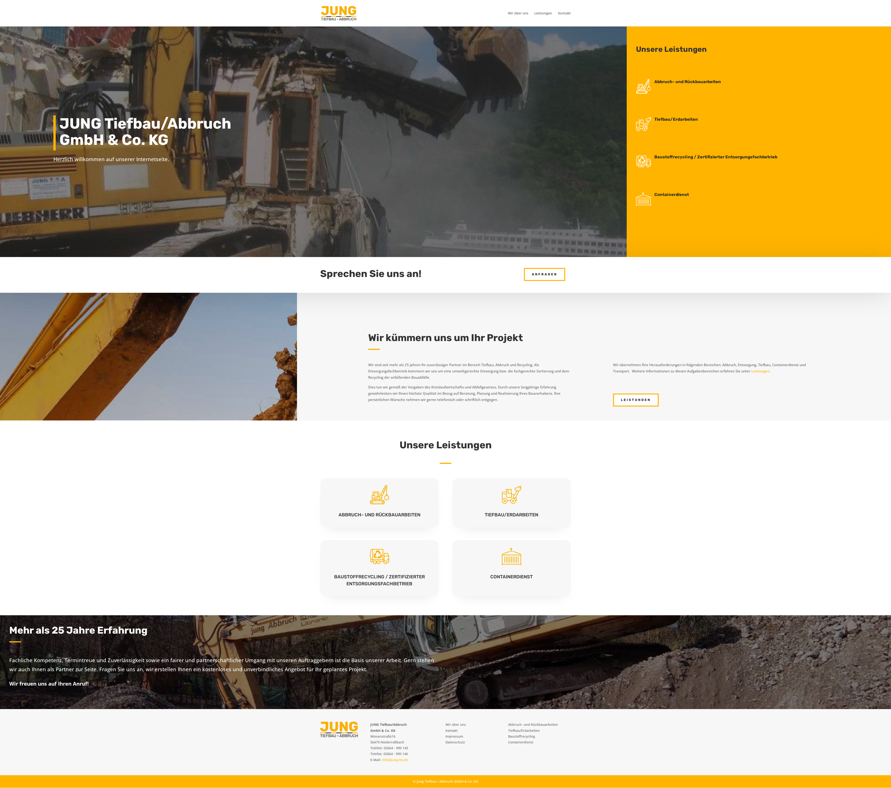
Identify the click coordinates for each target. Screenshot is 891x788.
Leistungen (543, 13)
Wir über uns (518, 13)
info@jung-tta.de (395, 760)
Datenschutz (455, 742)
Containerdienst (671, 194)
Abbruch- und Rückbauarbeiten (687, 81)
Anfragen (544, 274)
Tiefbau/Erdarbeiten (676, 119)
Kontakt (564, 13)
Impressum (454, 736)
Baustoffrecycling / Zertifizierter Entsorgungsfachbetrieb (715, 157)
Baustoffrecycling (521, 736)
